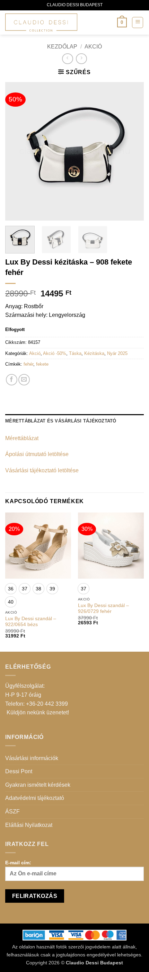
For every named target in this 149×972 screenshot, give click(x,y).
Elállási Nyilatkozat (28, 825)
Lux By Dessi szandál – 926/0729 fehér (103, 608)
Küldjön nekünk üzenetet (37, 712)
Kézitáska (94, 353)
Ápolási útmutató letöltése (37, 454)
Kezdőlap (62, 47)
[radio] (10, 588)
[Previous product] (81, 58)
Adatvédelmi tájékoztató (34, 798)
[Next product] (67, 58)
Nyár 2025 (117, 353)
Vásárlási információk (31, 758)
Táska (75, 353)
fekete (42, 364)
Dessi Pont (18, 771)
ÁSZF (12, 811)
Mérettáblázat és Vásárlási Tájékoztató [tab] (60, 420)
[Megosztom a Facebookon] (11, 379)
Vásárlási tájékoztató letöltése (42, 470)
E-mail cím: (18, 862)
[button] (122, 22)
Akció (93, 47)
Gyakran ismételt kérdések (37, 785)
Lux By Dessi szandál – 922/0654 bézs (30, 621)
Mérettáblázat (21, 438)
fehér (28, 364)
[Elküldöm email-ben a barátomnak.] (24, 379)
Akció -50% (54, 353)
